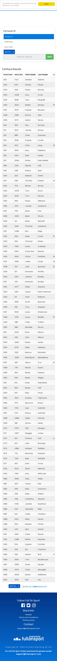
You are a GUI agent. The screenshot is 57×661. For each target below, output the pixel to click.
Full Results (8, 36)
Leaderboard (8, 42)
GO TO (8, 52)
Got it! (46, 4)
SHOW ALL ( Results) (34, 586)
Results (28, 614)
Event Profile (8, 47)
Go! (49, 56)
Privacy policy (29, 620)
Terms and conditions (28, 617)
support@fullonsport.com (28, 628)
